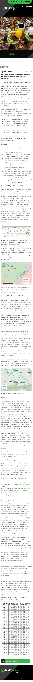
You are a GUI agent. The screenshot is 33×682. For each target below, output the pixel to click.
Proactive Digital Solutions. (22, 678)
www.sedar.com (7, 563)
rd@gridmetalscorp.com (20, 490)
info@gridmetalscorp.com (12, 495)
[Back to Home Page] (10, 8)
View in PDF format (27, 71)
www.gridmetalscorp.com (22, 484)
